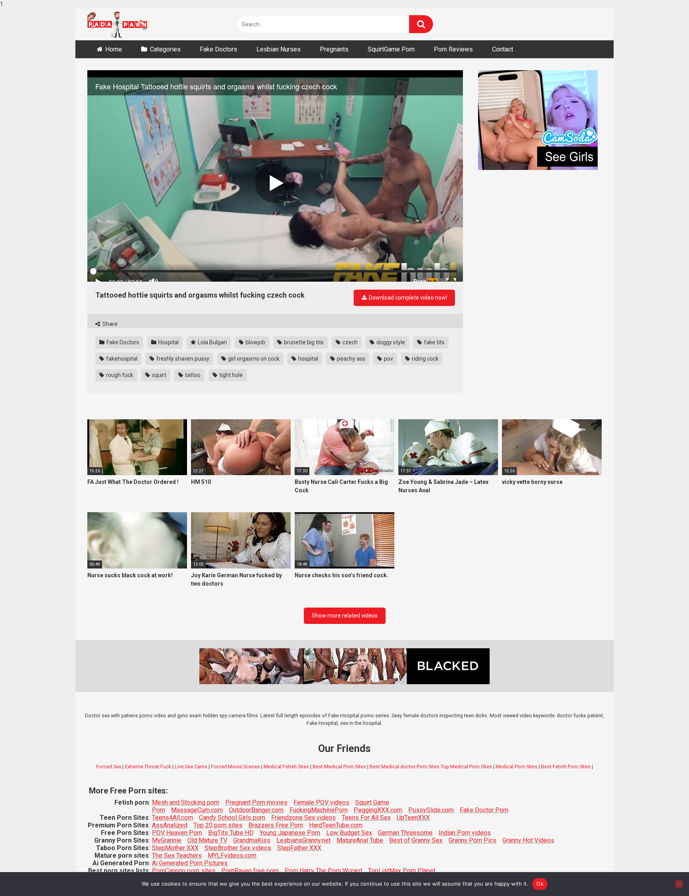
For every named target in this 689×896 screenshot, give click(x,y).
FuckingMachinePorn (318, 810)
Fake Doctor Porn (484, 810)
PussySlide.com (431, 810)
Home (113, 49)
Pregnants (334, 49)
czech (349, 342)
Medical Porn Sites (516, 767)
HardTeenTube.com (335, 825)
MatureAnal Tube (360, 840)
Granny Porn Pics (472, 840)
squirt (158, 375)
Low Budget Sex (349, 833)
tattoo (192, 375)
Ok (539, 883)
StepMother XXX (175, 848)
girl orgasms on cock (253, 358)
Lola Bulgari (212, 342)
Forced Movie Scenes (235, 767)
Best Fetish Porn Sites (566, 767)
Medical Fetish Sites (286, 767)
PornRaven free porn (250, 870)
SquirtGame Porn (391, 49)
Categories (165, 49)
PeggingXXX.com (378, 810)
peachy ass (350, 358)
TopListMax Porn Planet (401, 870)
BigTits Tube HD (231, 833)
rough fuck (119, 375)
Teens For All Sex (366, 817)
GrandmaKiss (251, 840)
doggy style (390, 342)
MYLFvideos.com (232, 855)
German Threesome (405, 833)
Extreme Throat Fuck (148, 767)
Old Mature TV (207, 840)
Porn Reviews (453, 49)
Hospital (168, 342)
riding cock (425, 358)
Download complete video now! (407, 297)
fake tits (434, 342)
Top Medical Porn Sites (466, 767)
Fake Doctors (218, 49)
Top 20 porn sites (217, 825)
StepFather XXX (299, 848)
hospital (307, 358)
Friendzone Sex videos (303, 817)
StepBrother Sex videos (238, 848)
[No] (679, 884)
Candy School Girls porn (232, 817)
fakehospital (121, 358)
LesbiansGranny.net (303, 840)
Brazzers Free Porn (275, 825)
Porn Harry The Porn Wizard (323, 870)
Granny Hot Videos (528, 840)
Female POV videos (321, 802)
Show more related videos (345, 615)
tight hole (230, 375)
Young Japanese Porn (290, 833)
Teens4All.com (172, 817)
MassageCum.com (197, 810)
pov (388, 358)
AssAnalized (169, 825)
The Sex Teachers (177, 855)
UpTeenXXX (413, 817)
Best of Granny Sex (416, 840)
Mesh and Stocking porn (185, 802)
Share (109, 324)
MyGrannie (166, 840)
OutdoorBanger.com (256, 810)
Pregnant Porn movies (256, 802)
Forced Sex (108, 767)
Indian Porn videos (465, 833)
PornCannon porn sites (183, 870)
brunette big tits (303, 342)
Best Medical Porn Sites (339, 767)
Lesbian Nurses (278, 49)
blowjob (254, 342)
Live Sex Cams (191, 767)
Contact (502, 49)
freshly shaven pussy (182, 358)
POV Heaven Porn (177, 833)
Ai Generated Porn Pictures (190, 863)
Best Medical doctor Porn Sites (404, 767)
